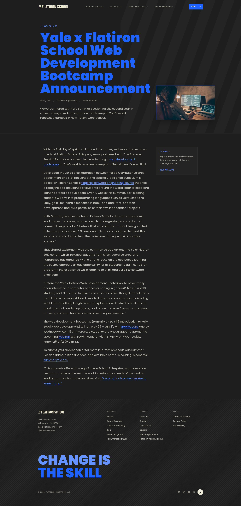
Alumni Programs (115, 434)
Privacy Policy (179, 421)
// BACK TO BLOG (48, 26)
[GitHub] (193, 492)
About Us (144, 416)
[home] (53, 7)
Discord (143, 430)
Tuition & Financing (116, 425)
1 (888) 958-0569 (46, 430)
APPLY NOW (196, 7)
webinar (64, 337)
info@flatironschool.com (50, 426)
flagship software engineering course (107, 183)
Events (110, 416)
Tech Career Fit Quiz (117, 438)
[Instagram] (183, 492)
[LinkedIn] (178, 492)
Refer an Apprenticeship (151, 438)
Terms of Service (181, 416)
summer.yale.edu (56, 360)
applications (129, 327)
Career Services (114, 421)
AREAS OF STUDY (136, 6)
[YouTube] (188, 492)
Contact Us (145, 425)
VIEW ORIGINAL (167, 170)
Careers (144, 421)
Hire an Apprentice (149, 434)
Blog (109, 430)
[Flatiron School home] (51, 412)
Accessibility (179, 425)
